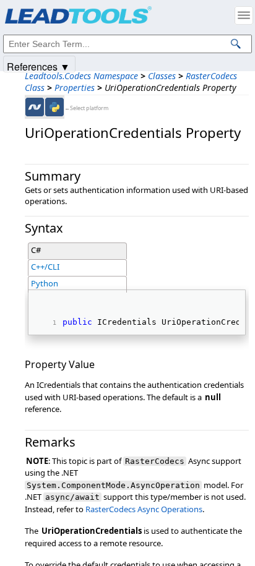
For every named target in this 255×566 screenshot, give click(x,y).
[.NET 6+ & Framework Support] (34, 107)
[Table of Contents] (244, 15)
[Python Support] (54, 107)
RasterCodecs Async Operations (143, 509)
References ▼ (38, 65)
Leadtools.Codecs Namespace (81, 76)
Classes (162, 76)
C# (36, 249)
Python (44, 283)
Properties (74, 87)
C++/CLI (45, 266)
